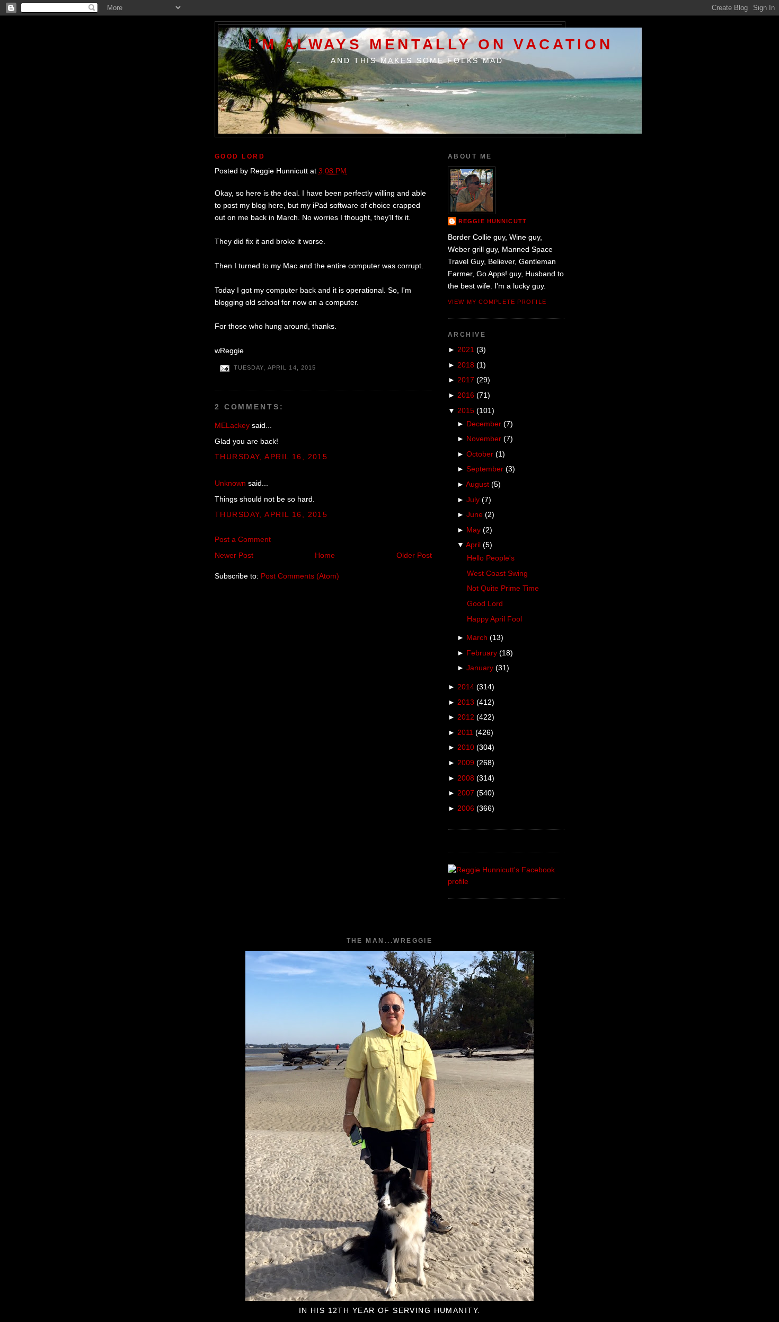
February (481, 653)
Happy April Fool (494, 619)
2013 (465, 702)
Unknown (230, 483)
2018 (465, 365)
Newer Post (234, 555)
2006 (465, 808)
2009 (465, 762)
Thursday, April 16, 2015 (271, 456)
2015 (465, 410)
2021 (465, 349)
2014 (465, 686)
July (473, 499)
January (479, 667)
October (479, 454)
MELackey (232, 425)
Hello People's (491, 558)
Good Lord (240, 156)
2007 (465, 793)
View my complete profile (497, 302)
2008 (465, 778)
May (473, 530)
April (473, 544)
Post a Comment (243, 539)
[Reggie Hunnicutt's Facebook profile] (506, 881)
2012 (465, 717)
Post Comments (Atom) (300, 576)
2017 (465, 379)
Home (325, 555)
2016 (465, 395)
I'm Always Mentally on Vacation (430, 44)
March (477, 637)
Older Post (414, 555)
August (477, 484)
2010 (465, 747)
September (484, 469)
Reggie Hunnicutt (492, 221)
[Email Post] (224, 367)
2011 (465, 732)
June (474, 514)
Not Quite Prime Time (503, 588)
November (483, 438)
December (483, 423)
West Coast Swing (497, 573)
